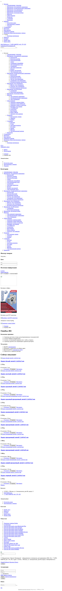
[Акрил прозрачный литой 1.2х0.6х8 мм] (12, 447)
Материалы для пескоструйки (15, 12)
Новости (6, 37)
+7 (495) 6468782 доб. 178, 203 (17, 44)
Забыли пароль (8, 575)
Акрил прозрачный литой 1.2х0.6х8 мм (14, 450)
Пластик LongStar (15, 59)
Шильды (9, 14)
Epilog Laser (7, 546)
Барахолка (10, 20)
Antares (6, 537)
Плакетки (9, 17)
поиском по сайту (18, 349)
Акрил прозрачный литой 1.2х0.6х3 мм (14, 425)
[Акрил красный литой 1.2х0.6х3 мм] (11, 383)
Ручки (12, 124)
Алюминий (13, 66)
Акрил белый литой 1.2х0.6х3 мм (12, 361)
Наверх (3, 485)
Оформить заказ (5, 147)
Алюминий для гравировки (18, 80)
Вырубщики (13, 111)
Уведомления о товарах (13, 24)
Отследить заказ (11, 23)
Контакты (6, 28)
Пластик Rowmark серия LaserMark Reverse (16, 532)
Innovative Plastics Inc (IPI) (11, 543)
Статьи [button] (6, 34)
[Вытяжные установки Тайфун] (9, 312)
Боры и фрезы (14, 112)
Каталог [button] (6, 4)
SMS (2, 575)
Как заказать (7, 30)
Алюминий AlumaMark (16, 63)
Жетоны (12, 129)
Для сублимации (15, 99)
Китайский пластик (15, 77)
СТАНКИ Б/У (14, 108)
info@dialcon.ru (5, 44)
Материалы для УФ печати (14, 11)
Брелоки (12, 122)
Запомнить (5, 573)
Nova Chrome (7, 539)
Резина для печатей (15, 70)
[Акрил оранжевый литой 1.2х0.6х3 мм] (12, 409)
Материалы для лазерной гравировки (17, 7)
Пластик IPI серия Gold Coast (12, 545)
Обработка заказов (9, 31)
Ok (1, 588)
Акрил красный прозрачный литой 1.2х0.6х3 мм (18, 399)
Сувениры (10, 18)
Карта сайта (7, 41)
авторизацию (12, 347)
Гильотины (13, 109)
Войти (2, 576)
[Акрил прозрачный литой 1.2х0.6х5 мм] (12, 434)
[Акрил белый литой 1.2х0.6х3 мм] (10, 358)
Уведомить (19, 369)
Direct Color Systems (9, 540)
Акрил (12, 61)
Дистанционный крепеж (17, 131)
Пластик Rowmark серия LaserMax (13, 530)
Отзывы (6, 38)
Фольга (12, 69)
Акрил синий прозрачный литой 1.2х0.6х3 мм (17, 463)
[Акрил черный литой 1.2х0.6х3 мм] (11, 472)
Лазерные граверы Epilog (17, 102)
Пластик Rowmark (15, 60)
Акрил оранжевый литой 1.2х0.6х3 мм (14, 412)
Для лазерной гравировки (17, 96)
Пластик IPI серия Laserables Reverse (14, 548)
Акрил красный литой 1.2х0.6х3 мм (13, 386)
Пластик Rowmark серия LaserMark (13, 533)
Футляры (12, 127)
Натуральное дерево (15, 116)
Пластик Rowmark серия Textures (13, 527)
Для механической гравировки (18, 98)
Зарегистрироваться (10, 576)
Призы (12, 128)
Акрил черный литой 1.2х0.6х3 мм (13, 475)
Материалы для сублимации (15, 10)
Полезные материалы (13, 36)
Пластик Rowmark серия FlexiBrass (13, 529)
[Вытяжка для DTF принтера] (9, 318)
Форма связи (7, 515)
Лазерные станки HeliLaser (17, 103)
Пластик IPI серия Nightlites (11, 549)
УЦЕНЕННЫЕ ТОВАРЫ (14, 5)
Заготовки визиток (15, 125)
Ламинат (12, 118)
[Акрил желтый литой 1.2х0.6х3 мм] (11, 370)
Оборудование (11, 15)
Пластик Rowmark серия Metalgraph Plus (15, 526)
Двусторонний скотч (16, 72)
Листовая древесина (15, 67)
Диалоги (9, 25)
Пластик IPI (13, 57)
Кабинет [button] (6, 21)
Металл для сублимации (17, 85)
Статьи (3, 270)
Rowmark (6, 542)
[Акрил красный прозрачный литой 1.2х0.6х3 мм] (15, 396)
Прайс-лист (7, 40)
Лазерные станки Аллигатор (18, 105)
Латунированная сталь (16, 64)
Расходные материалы (16, 92)
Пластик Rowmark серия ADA (12, 536)
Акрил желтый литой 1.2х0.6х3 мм (13, 374)
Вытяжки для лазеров (16, 106)
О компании (7, 27)
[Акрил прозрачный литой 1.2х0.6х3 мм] (12, 421)
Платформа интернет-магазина (24, 589)
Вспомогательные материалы (18, 82)
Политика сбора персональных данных (15, 33)
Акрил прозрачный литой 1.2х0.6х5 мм (14, 437)
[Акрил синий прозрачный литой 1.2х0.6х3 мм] (14, 459)
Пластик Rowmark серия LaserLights (14, 535)
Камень (12, 119)
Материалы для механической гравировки (18, 8)
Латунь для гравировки (16, 79)
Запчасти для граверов (16, 114)
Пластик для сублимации (17, 86)
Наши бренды (4, 272)
